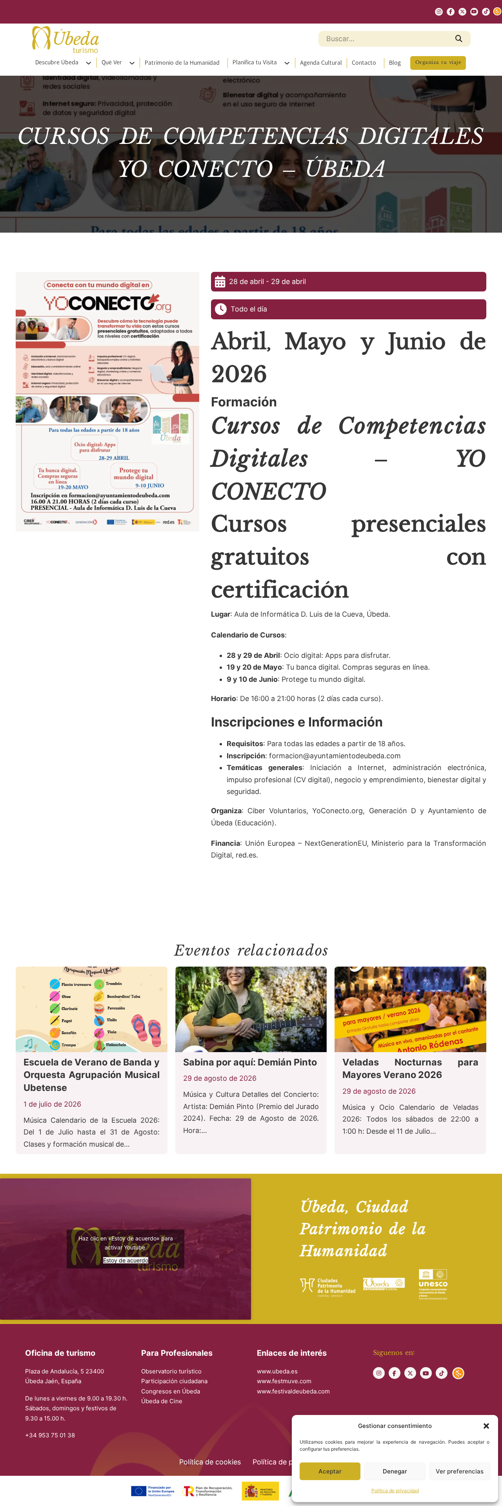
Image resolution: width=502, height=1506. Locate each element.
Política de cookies (210, 1462)
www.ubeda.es (277, 1371)
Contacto (364, 63)
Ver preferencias (460, 1471)
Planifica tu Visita (255, 63)
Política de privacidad (395, 1490)
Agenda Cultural (321, 63)
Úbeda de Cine (161, 1401)
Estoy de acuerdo (125, 1260)
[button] (486, 1426)
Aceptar (330, 1471)
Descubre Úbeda (56, 63)
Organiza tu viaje (438, 62)
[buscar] (459, 39)
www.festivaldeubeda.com (293, 1391)
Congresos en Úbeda (170, 1391)
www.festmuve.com (284, 1381)
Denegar (395, 1471)
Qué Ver (112, 63)
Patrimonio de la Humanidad (182, 63)
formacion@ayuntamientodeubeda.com (335, 756)
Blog (395, 63)
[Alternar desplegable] (90, 63)
